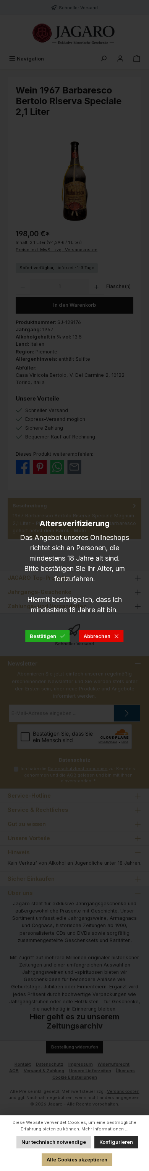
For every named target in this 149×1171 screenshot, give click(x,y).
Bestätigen (43, 636)
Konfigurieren (116, 1142)
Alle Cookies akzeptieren (77, 1160)
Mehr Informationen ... (104, 1129)
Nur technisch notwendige (53, 1142)
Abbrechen (97, 636)
